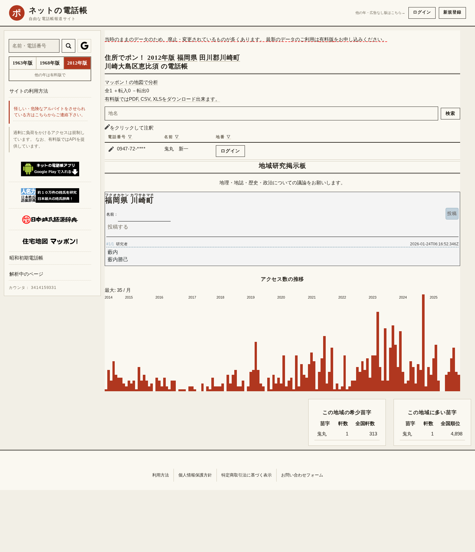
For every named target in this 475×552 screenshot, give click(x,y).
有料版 (326, 39)
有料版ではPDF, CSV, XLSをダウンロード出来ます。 (162, 99)
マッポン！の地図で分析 (131, 82)
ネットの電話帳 (58, 10)
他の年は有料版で (50, 75)
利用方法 (160, 475)
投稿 (452, 213)
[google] (84, 46)
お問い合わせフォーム (302, 475)
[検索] (68, 46)
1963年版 (23, 63)
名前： (112, 214)
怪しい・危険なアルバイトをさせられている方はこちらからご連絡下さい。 (49, 112)
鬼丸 (407, 433)
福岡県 (187, 57)
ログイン (422, 12)
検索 (450, 113)
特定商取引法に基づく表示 (246, 475)
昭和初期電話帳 (26, 258)
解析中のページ (26, 274)
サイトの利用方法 (28, 91)
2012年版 (161, 57)
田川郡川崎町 (219, 57)
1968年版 (50, 63)
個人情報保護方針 (195, 475)
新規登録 (452, 12)
